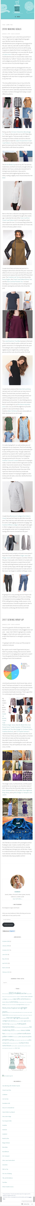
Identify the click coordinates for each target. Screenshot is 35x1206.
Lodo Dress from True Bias (12, 341)
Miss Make (5, 1147)
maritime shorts (18, 1027)
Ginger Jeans (24, 555)
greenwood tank (20, 1012)
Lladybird (4, 1134)
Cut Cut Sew (5, 1099)
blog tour (19, 996)
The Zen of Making (7, 1173)
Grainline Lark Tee (13, 277)
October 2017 (5, 950)
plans (29, 1037)
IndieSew (4, 1129)
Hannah (17, 892)
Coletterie (4, 1094)
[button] (10, 156)
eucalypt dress (20, 1004)
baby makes (29, 993)
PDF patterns (15, 1036)
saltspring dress (17, 1040)
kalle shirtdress (12, 1021)
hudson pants (25, 1015)
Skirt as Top (5, 1169)
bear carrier (4, 996)
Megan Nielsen (6, 1143)
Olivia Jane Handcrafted (8, 1160)
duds (6, 1004)
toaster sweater (14, 1045)
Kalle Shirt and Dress (25, 389)
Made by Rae (5, 1138)
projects (5, 1039)
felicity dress (6, 1008)
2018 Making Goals (11, 29)
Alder (3, 178)
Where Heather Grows (7, 1187)
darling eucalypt (21, 1002)
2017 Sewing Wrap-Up (13, 619)
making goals (21, 1024)
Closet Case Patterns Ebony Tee (22, 279)
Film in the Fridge (6, 1116)
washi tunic (12, 1048)
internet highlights (13, 1018)
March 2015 (5, 967)
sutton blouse (6, 1046)
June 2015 (5, 954)
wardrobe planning (6, 1048)
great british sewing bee (12, 1012)
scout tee (26, 1040)
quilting (11, 1040)
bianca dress (9, 996)
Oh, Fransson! (5, 1156)
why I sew (17, 1048)
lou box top (5, 1024)
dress (3, 1004)
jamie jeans (23, 1018)
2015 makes (15, 993)
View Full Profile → (17, 899)
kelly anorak (18, 1021)
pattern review (7, 1036)
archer (24, 993)
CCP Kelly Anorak (26, 727)
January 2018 (5, 946)
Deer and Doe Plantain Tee (15, 281)
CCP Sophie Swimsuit (22, 731)
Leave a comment (15, 33)
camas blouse (9, 999)
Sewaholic (5, 1165)
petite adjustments (23, 1036)
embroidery (13, 1004)
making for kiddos (13, 1024)
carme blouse (24, 999)
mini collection (18, 1030)
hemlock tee (11, 1015)
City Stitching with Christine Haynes (11, 1086)
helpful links (5, 1015)
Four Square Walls (6, 1121)
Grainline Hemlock (7, 731)
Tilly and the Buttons (7, 1178)
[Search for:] (17, 982)
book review (24, 996)
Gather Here (7, 54)
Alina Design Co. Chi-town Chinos (22, 729)
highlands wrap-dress (18, 1015)
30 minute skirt (5, 993)
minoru (23, 1030)
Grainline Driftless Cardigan (10, 525)
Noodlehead (5, 1151)
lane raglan (24, 1021)
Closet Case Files (6, 1090)
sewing (10, 1043)
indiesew (4, 1018)
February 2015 (6, 972)
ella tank (9, 1004)
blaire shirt (14, 996)
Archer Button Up (10, 164)
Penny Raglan (6, 279)
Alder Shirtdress (12, 411)
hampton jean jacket (28, 1012)
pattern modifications (24, 1033)
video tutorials (28, 1045)
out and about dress (9, 1033)
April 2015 (4, 963)
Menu (18, 16)
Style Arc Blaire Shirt (21, 725)
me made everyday (25, 1027)
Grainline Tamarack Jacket (10, 460)
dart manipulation (28, 1002)
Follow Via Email (8, 924)
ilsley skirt (30, 1015)
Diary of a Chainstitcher (8, 1108)
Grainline (4, 1125)
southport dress (24, 1043)
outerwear (15, 1033)
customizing (13, 1002)
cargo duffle (16, 999)
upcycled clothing (21, 1045)
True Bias (4, 1182)
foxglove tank (16, 1008)
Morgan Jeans (6, 558)
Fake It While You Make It (8, 1112)
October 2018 (5, 941)
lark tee (29, 1021)
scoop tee (22, 1040)
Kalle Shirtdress (6, 790)
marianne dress (8, 1027)
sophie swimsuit (15, 1043)
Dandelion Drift (6, 1103)
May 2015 (4, 959)
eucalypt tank (27, 1004)
